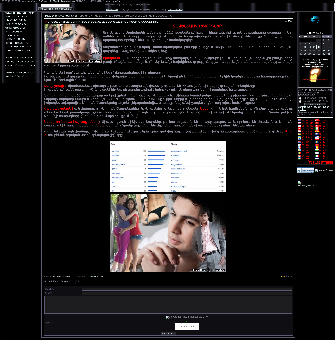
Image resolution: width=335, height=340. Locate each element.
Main (46, 1)
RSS (41, 1)
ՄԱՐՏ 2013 (315, 33)
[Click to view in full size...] (168, 167)
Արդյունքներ (305, 107)
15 (76, 16)
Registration (63, 1)
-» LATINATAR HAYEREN (315, 98)
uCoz (117, 1)
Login (72, 1)
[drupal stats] (305, 170)
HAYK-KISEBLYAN (97, 276)
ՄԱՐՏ (69, 16)
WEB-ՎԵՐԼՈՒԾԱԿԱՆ (62, 276)
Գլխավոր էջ (50, 16)
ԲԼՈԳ (53, 1)
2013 (61, 16)
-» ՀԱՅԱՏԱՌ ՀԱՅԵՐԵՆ (315, 101)
